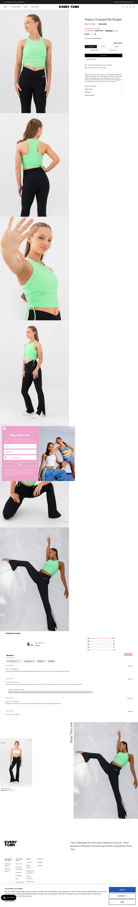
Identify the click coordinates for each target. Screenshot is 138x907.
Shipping (88, 92)
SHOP (5, 7)
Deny (122, 902)
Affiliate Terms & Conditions (30, 872)
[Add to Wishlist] (30, 740)
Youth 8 (91, 46)
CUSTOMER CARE (19, 859)
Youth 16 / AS (113, 50)
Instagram (40, 862)
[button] (101, 638)
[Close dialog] (4, 428)
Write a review (128, 654)
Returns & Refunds (7, 870)
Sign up (20, 464)
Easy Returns (89, 95)
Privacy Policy (30, 881)
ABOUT (28, 859)
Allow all (122, 889)
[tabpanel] (69, 688)
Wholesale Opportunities (19, 868)
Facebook (40, 865)
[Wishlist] (130, 7)
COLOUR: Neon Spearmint (93, 38)
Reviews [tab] (10, 655)
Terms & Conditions (29, 877)
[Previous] (2, 762)
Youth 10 (103, 46)
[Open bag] (133, 7)
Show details (9, 901)
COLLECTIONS (15, 7)
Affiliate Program (28, 866)
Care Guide (89, 89)
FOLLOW (40, 859)
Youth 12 (116, 46)
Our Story (29, 862)
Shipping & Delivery (8, 865)
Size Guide (18, 872)
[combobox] (7, 457)
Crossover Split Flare (6, 788)
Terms (16, 475)
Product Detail (90, 86)
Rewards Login (20, 882)
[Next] (30, 762)
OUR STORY (35, 7)
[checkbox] (51, 661)
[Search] (123, 7)
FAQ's (17, 879)
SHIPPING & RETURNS (8, 859)
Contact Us (19, 864)
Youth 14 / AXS (94, 50)
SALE (26, 7)
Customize (121, 896)
